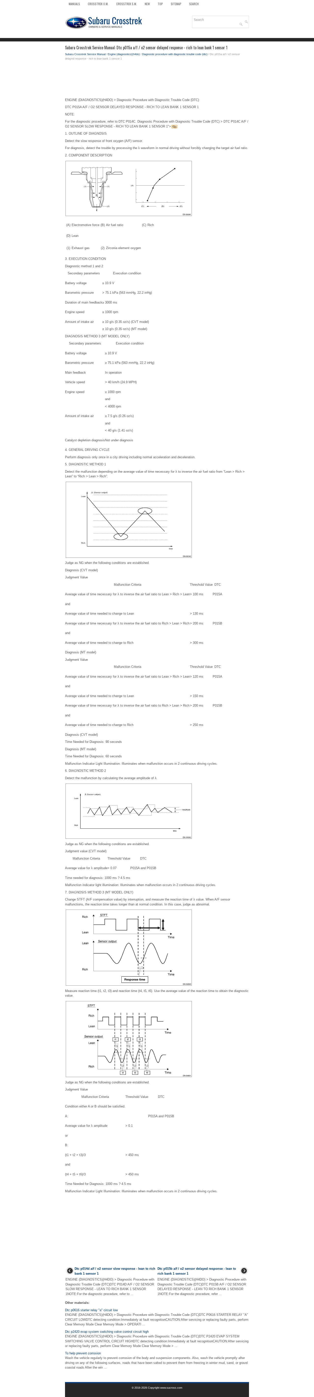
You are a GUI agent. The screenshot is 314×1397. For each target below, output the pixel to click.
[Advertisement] (157, 80)
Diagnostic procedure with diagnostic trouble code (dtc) (175, 54)
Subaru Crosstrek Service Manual (85, 54)
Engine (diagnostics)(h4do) (124, 54)
